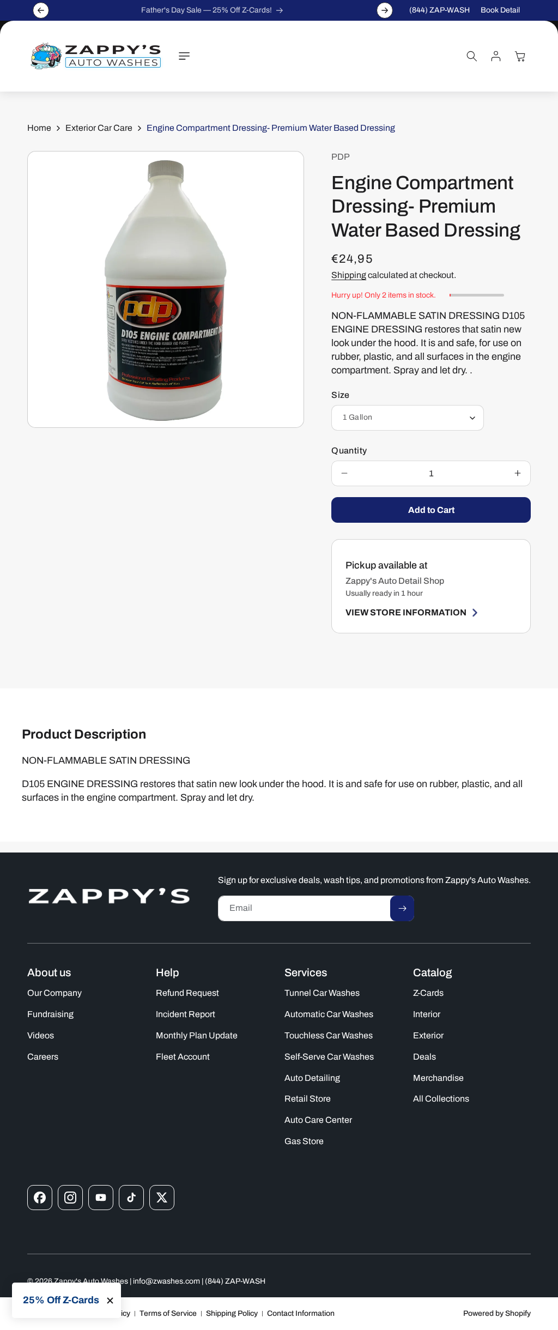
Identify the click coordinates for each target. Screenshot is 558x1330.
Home (39, 127)
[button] (184, 56)
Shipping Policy (232, 1313)
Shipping (348, 275)
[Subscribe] (402, 908)
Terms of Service (168, 1313)
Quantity (349, 450)
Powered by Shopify (497, 1313)
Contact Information (301, 1313)
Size (340, 395)
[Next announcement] (385, 10)
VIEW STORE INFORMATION (405, 612)
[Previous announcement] (41, 10)
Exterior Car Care (98, 127)
